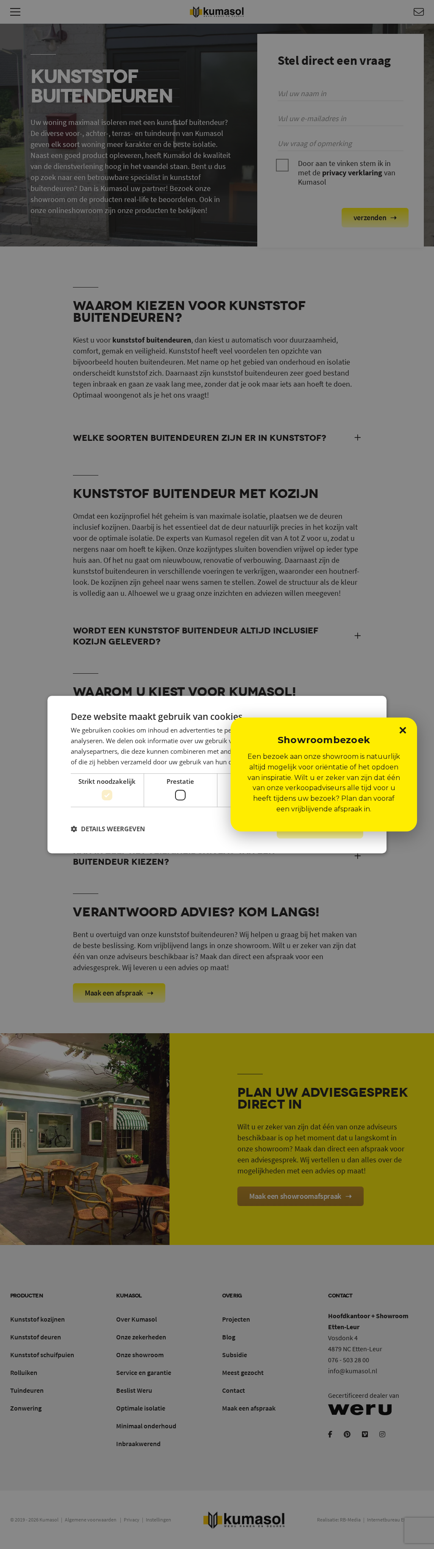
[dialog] (217, 774)
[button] (108, 828)
